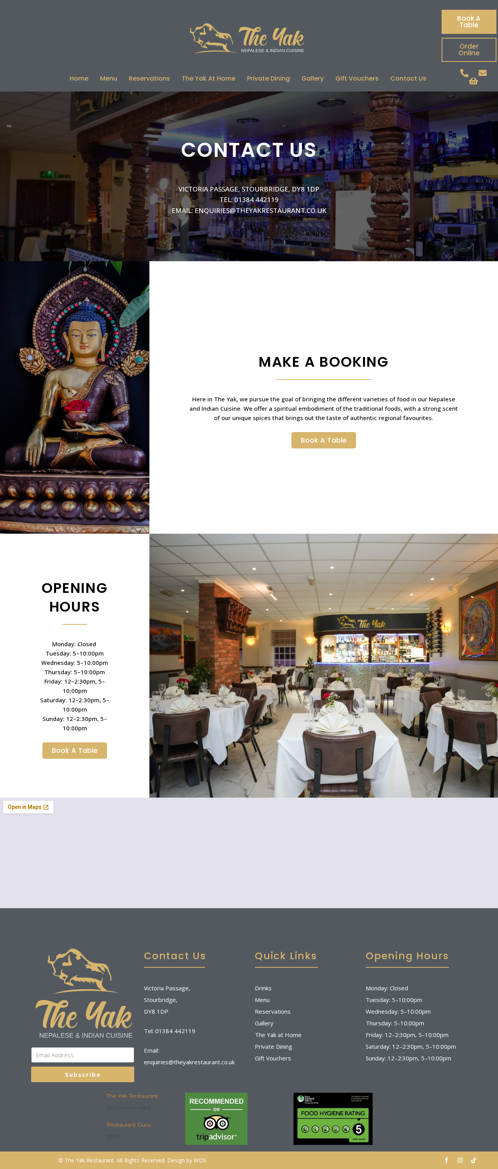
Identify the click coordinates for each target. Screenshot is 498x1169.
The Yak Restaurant (132, 1095)
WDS (200, 1160)
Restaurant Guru (129, 1124)
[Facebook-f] (446, 1160)
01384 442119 (175, 1031)
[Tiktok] (474, 1160)
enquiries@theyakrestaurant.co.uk (189, 1062)
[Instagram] (460, 1160)
